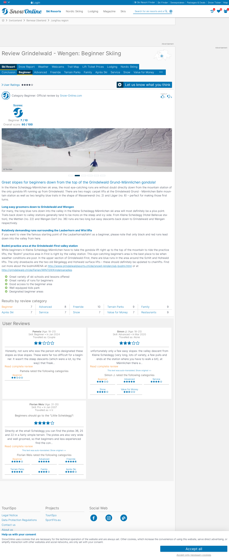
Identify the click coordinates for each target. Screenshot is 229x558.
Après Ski (101, 72)
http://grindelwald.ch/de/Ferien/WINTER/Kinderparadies (37, 270)
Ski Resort (8, 66)
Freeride (55, 72)
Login (36, 2)
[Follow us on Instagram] (108, 518)
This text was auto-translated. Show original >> (129, 370)
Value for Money (144, 72)
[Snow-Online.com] (22, 11)
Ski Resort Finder (146, 2)
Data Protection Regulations (19, 520)
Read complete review (19, 366)
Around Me (171, 11)
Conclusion (8, 72)
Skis (123, 11)
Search (166, 11)
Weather (43, 66)
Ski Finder (163, 2)
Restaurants (148, 312)
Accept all (194, 549)
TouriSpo (50, 515)
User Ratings (12, 84)
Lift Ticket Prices (93, 66)
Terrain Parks (72, 72)
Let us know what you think (147, 85)
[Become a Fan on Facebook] (93, 518)
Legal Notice (10, 515)
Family (88, 72)
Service (115, 72)
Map (225, 2)
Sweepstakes (177, 2)
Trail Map (73, 66)
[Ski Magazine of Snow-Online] (123, 518)
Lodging (112, 66)
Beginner (25, 72)
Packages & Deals (196, 2)
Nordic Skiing (129, 66)
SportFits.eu (53, 520)
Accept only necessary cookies (194, 554)
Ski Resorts (53, 11)
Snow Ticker (214, 2)
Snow (126, 72)
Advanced (40, 72)
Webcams (58, 66)
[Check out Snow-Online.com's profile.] (6, 95)
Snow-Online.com (71, 95)
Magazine (109, 11)
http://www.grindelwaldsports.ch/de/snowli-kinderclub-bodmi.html (90, 266)
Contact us (8, 524)
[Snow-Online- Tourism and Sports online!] (4, 20)
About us (7, 529)
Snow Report (26, 66)
